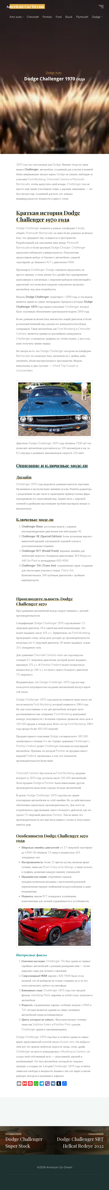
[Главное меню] (101, 6)
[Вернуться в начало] (98, 1179)
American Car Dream (25, 6)
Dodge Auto (54, 73)
